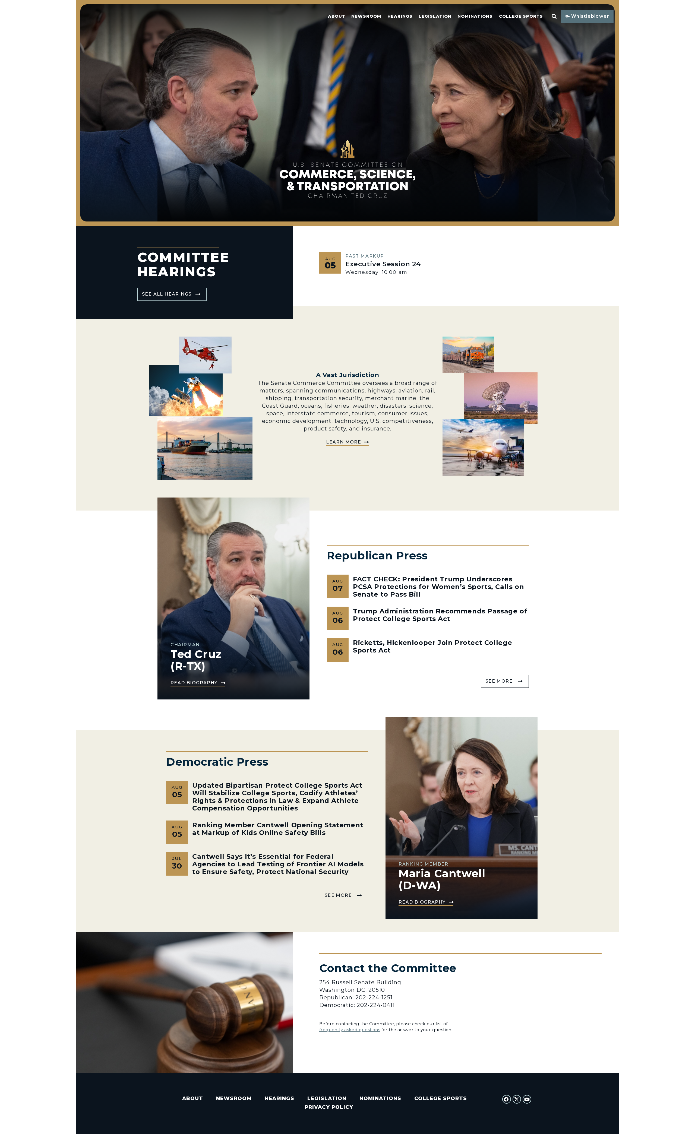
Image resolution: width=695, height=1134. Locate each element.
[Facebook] (506, 1099)
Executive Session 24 (383, 264)
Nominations (475, 16)
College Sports (521, 16)
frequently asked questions (349, 1029)
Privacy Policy (329, 1107)
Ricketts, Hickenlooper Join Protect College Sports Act (432, 646)
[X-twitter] (517, 1099)
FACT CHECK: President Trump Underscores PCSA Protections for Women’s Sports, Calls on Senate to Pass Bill (438, 586)
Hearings (400, 16)
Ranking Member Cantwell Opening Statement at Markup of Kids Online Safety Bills (277, 829)
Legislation (435, 16)
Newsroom (366, 16)
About (336, 16)
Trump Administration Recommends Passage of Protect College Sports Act (440, 615)
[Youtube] (527, 1099)
